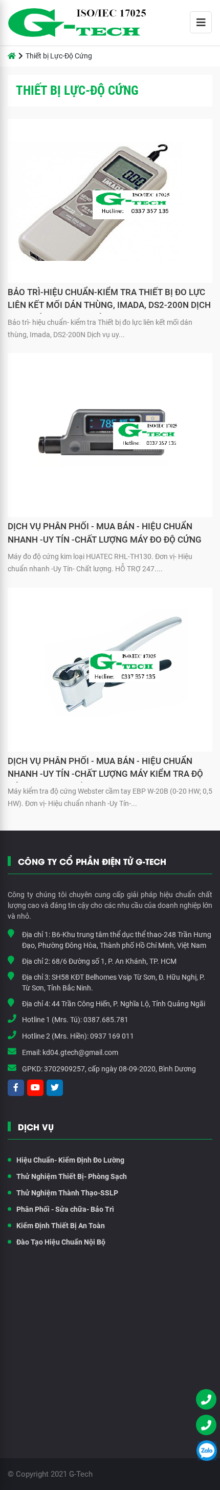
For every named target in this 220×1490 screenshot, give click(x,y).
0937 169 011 (112, 1036)
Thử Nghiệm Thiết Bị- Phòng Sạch (71, 1176)
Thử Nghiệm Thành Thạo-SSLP (67, 1193)
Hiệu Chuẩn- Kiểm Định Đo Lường (70, 1160)
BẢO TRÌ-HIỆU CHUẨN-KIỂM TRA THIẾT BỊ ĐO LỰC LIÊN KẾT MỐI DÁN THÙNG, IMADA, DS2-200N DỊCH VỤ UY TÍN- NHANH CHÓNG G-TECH (109, 300)
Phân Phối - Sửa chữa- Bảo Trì (65, 1209)
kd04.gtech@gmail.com (80, 1052)
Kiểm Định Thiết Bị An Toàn (60, 1226)
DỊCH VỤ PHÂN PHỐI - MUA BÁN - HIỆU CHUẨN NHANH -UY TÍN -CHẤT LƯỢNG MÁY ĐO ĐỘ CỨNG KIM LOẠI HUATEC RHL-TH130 (105, 534)
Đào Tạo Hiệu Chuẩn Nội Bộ (60, 1242)
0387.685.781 (105, 1020)
